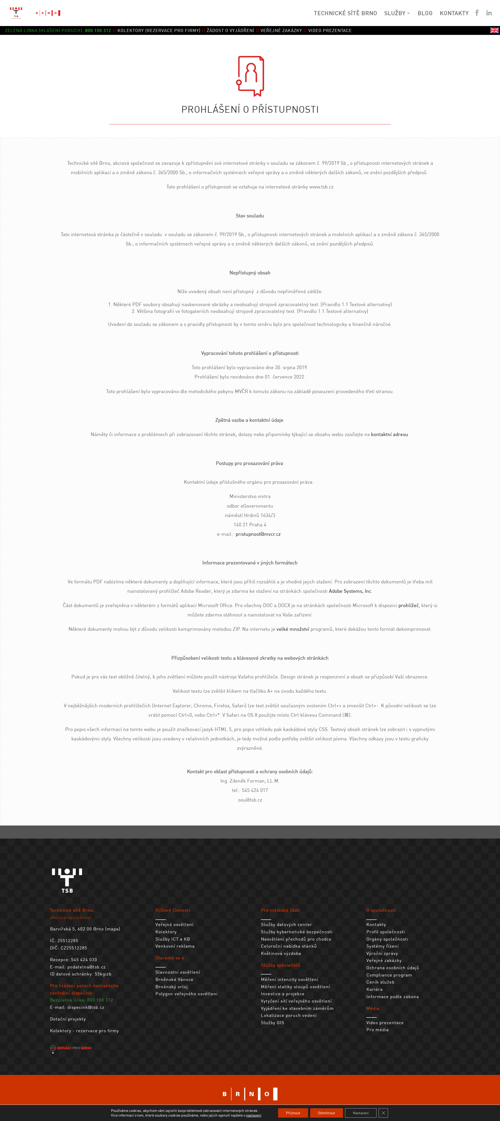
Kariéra (374, 989)
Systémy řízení (382, 946)
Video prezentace (385, 1022)
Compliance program (389, 975)
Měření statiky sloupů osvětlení (295, 986)
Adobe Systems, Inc (350, 591)
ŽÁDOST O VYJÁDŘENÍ (230, 30)
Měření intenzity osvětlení (289, 979)
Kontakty (376, 924)
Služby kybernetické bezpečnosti (297, 931)
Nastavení (361, 1113)
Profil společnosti (385, 931)
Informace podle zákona (392, 996)
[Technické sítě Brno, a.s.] (67, 895)
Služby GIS (272, 1022)
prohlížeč (408, 605)
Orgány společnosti (387, 939)
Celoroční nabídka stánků (289, 946)
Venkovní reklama (175, 946)
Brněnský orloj (171, 986)
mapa (113, 928)
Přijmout (293, 1113)
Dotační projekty (68, 1019)
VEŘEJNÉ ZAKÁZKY (281, 30)
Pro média (377, 1029)
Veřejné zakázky (384, 960)
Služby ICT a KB (172, 939)
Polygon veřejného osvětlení (186, 993)
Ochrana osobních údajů (392, 967)
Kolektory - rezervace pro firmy (84, 1030)
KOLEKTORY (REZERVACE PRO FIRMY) (159, 30)
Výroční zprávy (382, 953)
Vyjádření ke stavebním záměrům (297, 1008)
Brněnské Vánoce (174, 979)
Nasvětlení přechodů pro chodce (296, 939)
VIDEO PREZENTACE (330, 30)
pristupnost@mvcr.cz (258, 534)
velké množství (293, 629)
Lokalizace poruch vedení (289, 1015)
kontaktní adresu (389, 434)
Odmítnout (326, 1113)
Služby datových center (286, 924)
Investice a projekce (283, 993)
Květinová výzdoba (281, 953)
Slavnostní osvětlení (177, 972)
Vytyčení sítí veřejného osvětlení (296, 1001)
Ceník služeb (380, 982)
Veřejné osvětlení (174, 924)
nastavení (253, 1115)
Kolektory (166, 931)
